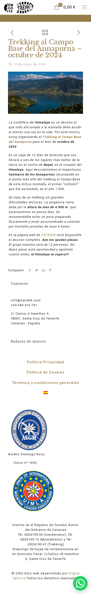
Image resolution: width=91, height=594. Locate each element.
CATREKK (48, 235)
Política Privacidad (45, 362)
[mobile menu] (84, 7)
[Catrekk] (19, 7)
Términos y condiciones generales (45, 383)
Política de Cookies (46, 372)
